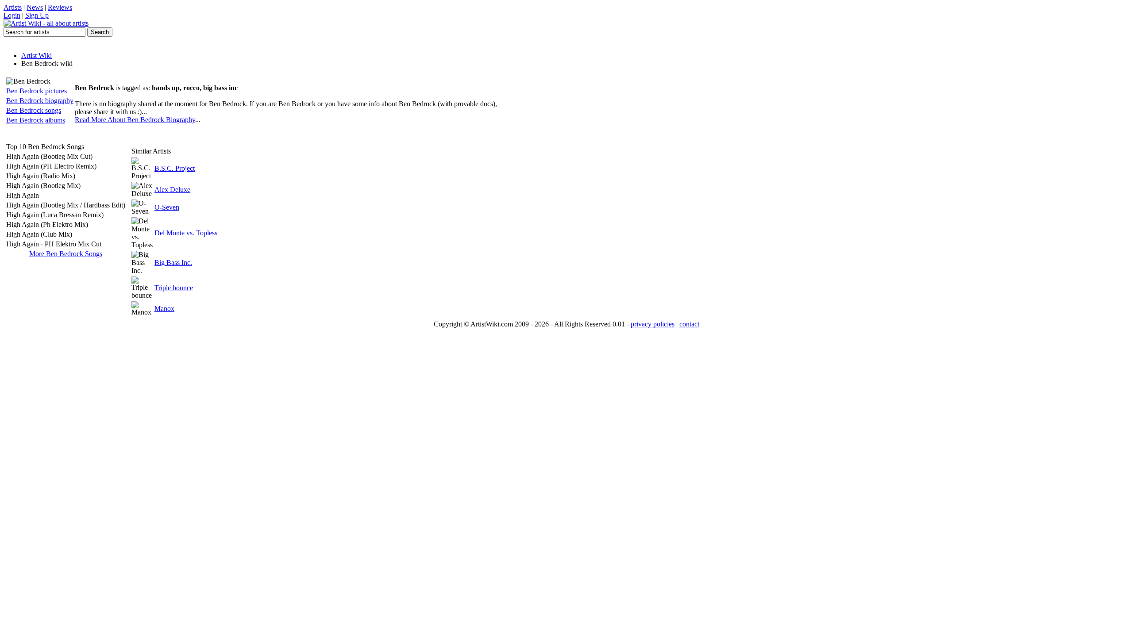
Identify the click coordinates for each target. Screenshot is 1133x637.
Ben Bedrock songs (33, 110)
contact (689, 324)
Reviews (60, 7)
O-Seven (166, 207)
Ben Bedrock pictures (36, 91)
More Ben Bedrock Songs (65, 253)
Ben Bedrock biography (39, 100)
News (35, 7)
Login (12, 15)
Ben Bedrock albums (35, 120)
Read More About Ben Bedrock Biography (135, 119)
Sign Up (37, 15)
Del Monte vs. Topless (185, 233)
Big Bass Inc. (173, 262)
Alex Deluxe (172, 189)
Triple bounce (173, 288)
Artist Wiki (36, 55)
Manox (164, 308)
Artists (13, 7)
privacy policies (652, 324)
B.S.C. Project (174, 168)
